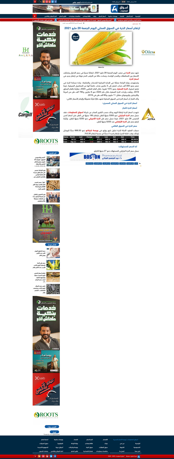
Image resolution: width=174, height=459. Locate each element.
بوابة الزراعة (74, 443)
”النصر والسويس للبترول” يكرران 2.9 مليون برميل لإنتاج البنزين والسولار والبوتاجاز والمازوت (97, 20)
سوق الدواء (89, 447)
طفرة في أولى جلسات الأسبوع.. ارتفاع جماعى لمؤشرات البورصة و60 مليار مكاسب (39, 20)
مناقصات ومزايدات (74, 16)
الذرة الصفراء (122, 88)
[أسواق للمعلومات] (46, 141)
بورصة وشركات (73, 447)
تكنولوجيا (60, 443)
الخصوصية (137, 447)
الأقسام (105, 439)
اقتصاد (122, 16)
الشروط (122, 447)
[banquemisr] (46, 88)
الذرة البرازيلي (124, 115)
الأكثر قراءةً (52, 244)
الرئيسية (137, 16)
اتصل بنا (121, 451)
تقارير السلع (62, 16)
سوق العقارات (103, 447)
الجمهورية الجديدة (43, 447)
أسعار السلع (102, 16)
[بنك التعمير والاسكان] (46, 49)
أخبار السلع (130, 16)
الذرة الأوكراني (121, 121)
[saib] (46, 115)
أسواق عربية (59, 447)
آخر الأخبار (52, 152)
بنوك (94, 16)
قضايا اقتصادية (88, 451)
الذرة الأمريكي (94, 118)
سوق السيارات (43, 443)
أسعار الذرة (134, 79)
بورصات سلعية (112, 16)
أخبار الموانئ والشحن (50, 16)
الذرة (128, 72)
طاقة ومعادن (87, 16)
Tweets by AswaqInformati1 (52, 434)
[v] (102, 157)
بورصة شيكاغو (92, 130)
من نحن (122, 443)
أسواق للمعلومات (75, 112)
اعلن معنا (137, 451)
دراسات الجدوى (43, 451)
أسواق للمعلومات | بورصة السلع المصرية (125, 439)
